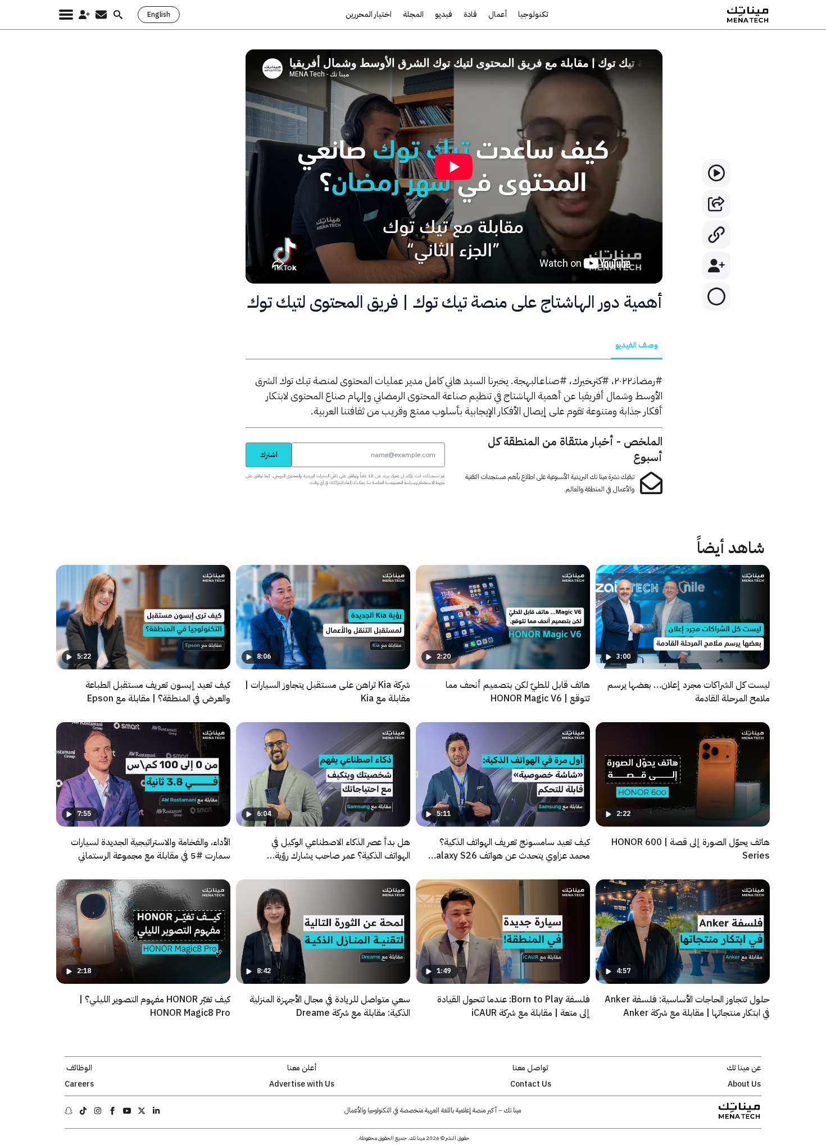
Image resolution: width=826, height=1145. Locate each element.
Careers (79, 1084)
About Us (744, 1084)
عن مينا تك (744, 1068)
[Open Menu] (66, 14)
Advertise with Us (301, 1084)
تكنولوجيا (533, 14)
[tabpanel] (454, 396)
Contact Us (530, 1084)
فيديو (443, 14)
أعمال (497, 14)
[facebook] (112, 1111)
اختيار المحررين (369, 14)
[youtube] (127, 1111)
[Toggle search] (118, 14)
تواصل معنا (530, 1068)
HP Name (233, 442)
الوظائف (79, 1068)
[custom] (156, 1111)
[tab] (636, 345)
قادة (470, 14)
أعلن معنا (301, 1068)
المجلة (413, 14)
